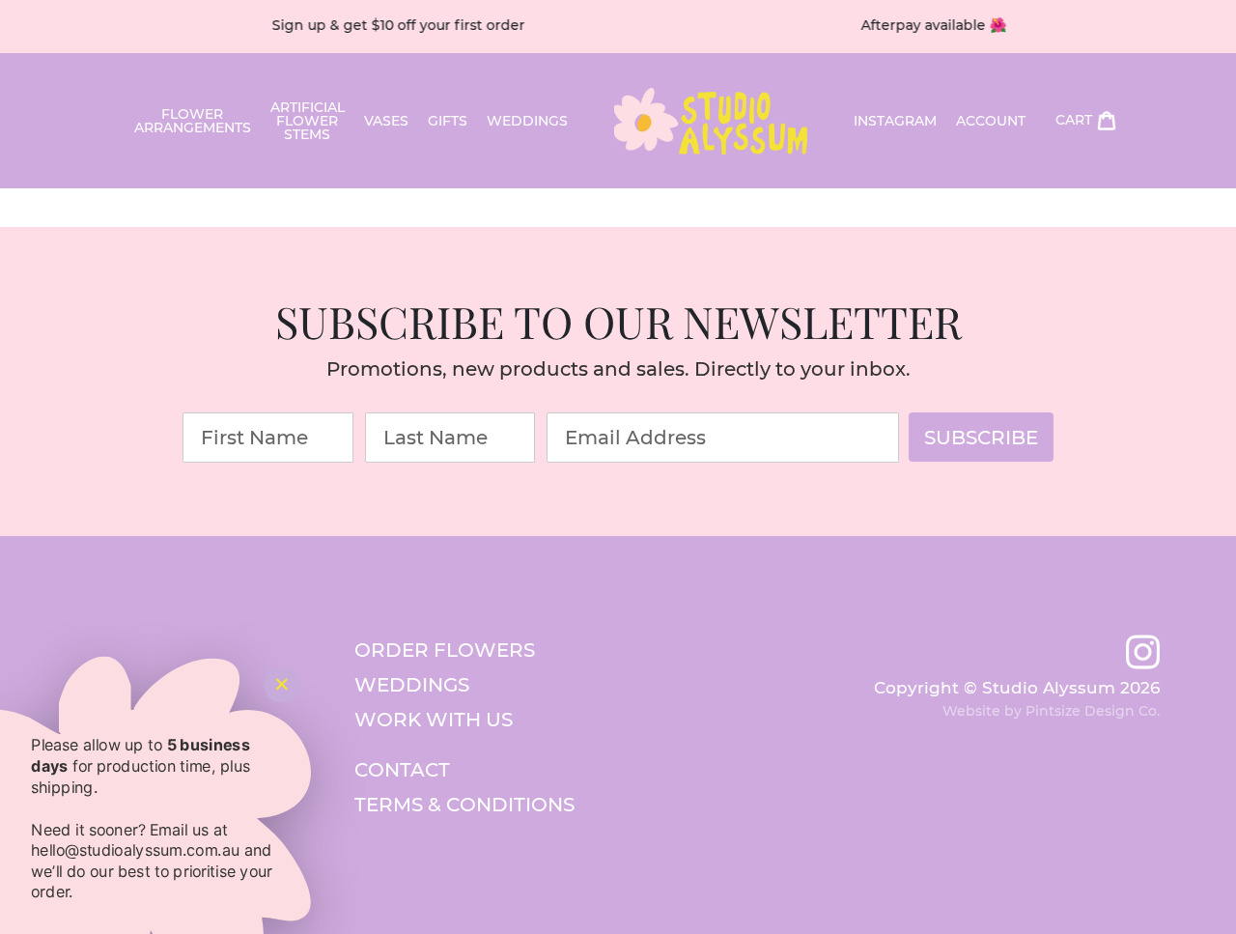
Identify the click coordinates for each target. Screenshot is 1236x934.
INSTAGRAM (895, 120)
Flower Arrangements (192, 120)
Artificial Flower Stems (307, 120)
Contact (402, 769)
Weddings (527, 120)
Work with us (433, 719)
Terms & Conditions (464, 804)
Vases (386, 120)
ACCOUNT (990, 120)
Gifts (447, 120)
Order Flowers (444, 650)
